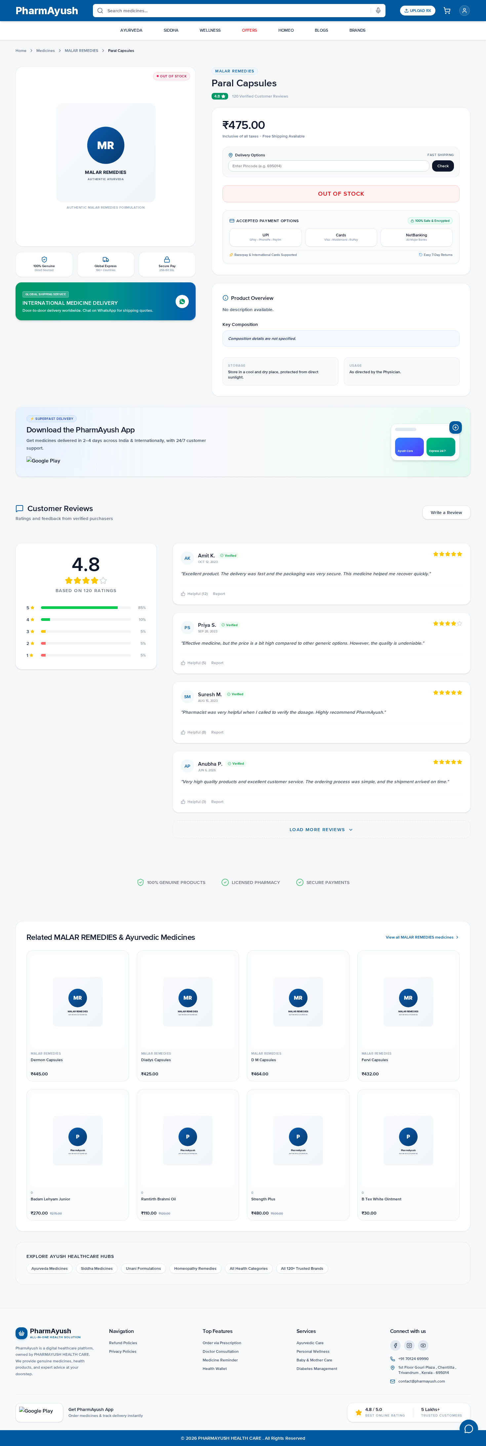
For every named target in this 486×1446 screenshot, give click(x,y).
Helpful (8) (196, 732)
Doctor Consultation (221, 1351)
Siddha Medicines (97, 1268)
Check (443, 166)
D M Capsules (263, 1060)
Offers (249, 30)
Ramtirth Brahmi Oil (158, 1199)
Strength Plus (263, 1199)
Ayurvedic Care (310, 1343)
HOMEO (286, 30)
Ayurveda (131, 30)
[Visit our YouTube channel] (423, 1345)
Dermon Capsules (47, 1060)
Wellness (210, 30)
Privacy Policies (123, 1351)
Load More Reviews (318, 829)
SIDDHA (171, 30)
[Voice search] (378, 10)
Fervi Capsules (375, 1060)
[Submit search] (98, 10)
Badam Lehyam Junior (50, 1199)
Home (21, 50)
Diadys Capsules (156, 1060)
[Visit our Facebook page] (395, 1345)
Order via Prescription (222, 1343)
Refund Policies (123, 1343)
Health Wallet (215, 1368)
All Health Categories (249, 1268)
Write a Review (446, 512)
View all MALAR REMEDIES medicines (420, 937)
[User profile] (464, 11)
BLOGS (321, 30)
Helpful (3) (196, 801)
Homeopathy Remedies (195, 1268)
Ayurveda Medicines (49, 1268)
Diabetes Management (317, 1368)
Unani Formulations (143, 1268)
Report (219, 593)
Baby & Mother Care (314, 1360)
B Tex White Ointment (381, 1199)
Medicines (45, 50)
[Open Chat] (469, 1429)
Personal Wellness (313, 1351)
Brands (357, 30)
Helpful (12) (197, 593)
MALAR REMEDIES (81, 50)
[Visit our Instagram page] (409, 1345)
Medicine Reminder (220, 1360)
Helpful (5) (196, 663)
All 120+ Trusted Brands (302, 1268)
